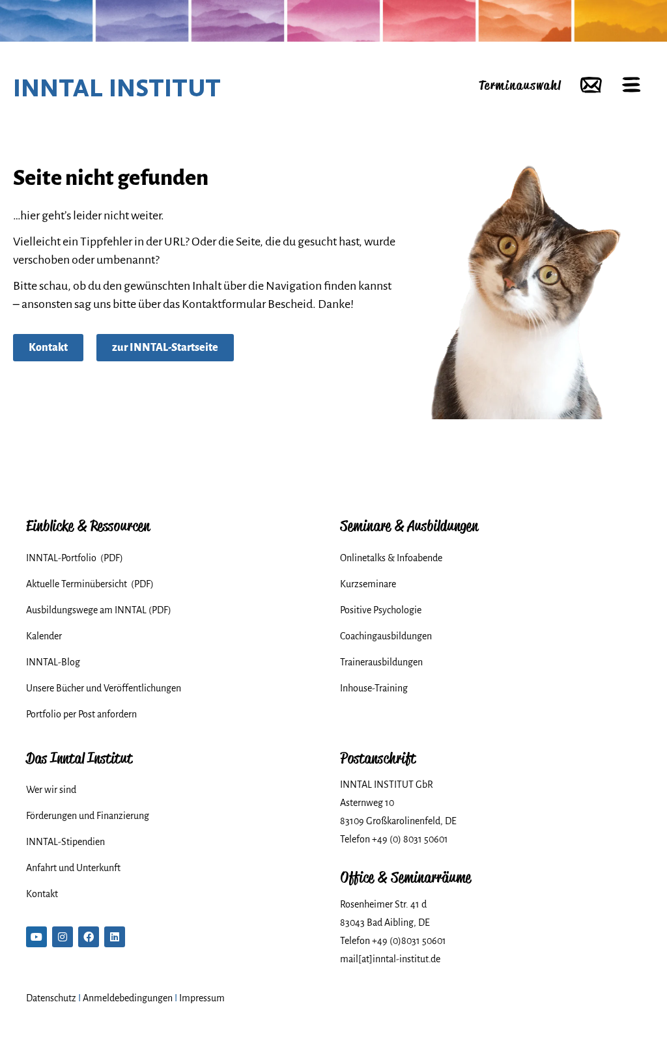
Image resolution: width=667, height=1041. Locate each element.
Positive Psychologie (380, 610)
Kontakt (42, 894)
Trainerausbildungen (381, 662)
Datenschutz (51, 998)
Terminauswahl (520, 85)
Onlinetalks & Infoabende (391, 558)
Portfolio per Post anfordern (81, 714)
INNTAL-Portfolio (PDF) (74, 558)
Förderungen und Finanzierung (87, 816)
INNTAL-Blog (53, 662)
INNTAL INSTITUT (117, 88)
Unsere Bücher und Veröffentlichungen (103, 688)
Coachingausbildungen (386, 636)
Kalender (44, 636)
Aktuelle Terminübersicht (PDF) (90, 584)
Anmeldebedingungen (128, 998)
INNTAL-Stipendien (65, 842)
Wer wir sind (51, 789)
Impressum (202, 998)
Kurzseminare (368, 584)
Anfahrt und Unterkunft (73, 868)
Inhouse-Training (374, 688)
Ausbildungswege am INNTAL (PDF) (98, 610)
